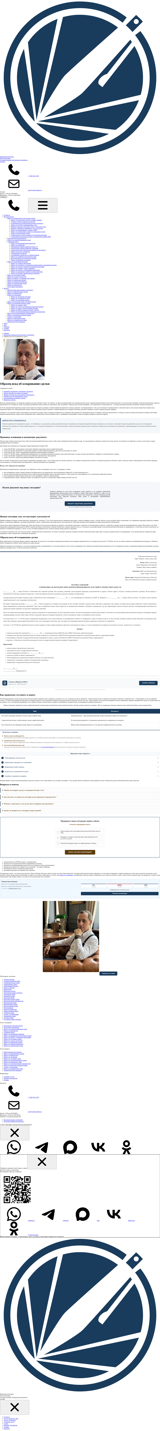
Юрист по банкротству (11, 1031)
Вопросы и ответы (9, 400)
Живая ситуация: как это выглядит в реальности (19, 395)
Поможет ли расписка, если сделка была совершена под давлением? (29, 804)
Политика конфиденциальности (14, 1121)
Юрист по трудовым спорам (12, 1039)
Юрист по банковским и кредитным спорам (17, 1036)
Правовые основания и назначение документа (18, 391)
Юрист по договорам (10, 1057)
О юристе (7, 1417)
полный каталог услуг (15, 888)
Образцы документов (10, 1078)
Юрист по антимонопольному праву (15, 1060)
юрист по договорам (66, 875)
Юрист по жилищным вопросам (14, 1034)
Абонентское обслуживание (12, 1070)
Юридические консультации (13, 1052)
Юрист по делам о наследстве (13, 1041)
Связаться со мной (108, 973)
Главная (6, 333)
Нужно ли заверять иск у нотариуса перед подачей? (22, 810)
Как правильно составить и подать (15, 398)
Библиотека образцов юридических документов (19, 335)
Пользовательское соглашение (13, 1120)
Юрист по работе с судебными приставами (17, 1037)
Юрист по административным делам (15, 1029)
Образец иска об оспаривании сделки (16, 396)
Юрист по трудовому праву (12, 1058)
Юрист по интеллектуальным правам (15, 1065)
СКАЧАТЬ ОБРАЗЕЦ (148, 683)
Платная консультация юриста (13, 1026)
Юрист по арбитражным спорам (14, 1053)
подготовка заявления (48, 747)
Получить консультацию (119, 893)
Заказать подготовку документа (80, 503)
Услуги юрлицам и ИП (11, 1418)
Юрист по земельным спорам (13, 1042)
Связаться (4, 197)
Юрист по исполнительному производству (17, 1063)
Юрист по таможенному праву (13, 1068)
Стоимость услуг (9, 1076)
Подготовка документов (11, 1027)
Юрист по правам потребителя (13, 1044)
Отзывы (6, 1080)
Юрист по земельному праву (13, 1062)
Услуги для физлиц (10, 1420)
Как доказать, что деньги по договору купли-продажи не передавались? (30, 797)
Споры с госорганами (11, 1067)
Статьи (6, 1423)
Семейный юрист (9, 1032)
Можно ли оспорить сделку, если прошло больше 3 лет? (24, 790)
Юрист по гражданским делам (13, 1046)
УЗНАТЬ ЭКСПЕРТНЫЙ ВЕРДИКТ (80, 852)
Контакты (7, 1428)
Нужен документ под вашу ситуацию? (16, 393)
